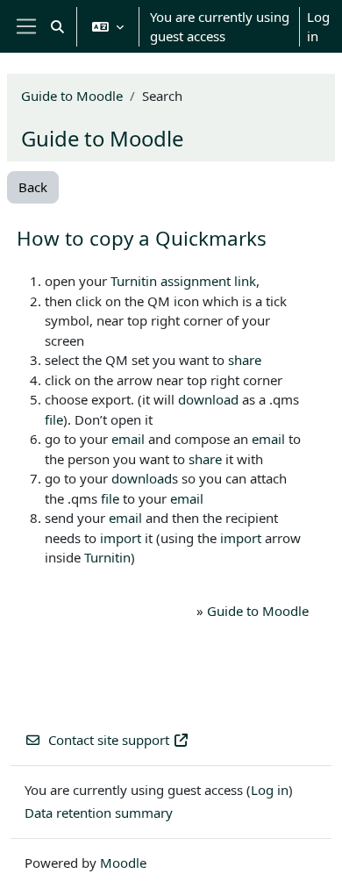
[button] (57, 26)
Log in (318, 27)
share (244, 360)
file (54, 419)
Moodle (123, 862)
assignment (195, 281)
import (120, 538)
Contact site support (108, 739)
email (128, 439)
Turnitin (133, 281)
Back (32, 187)
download (208, 399)
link (245, 281)
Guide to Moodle (72, 95)
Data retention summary (99, 812)
